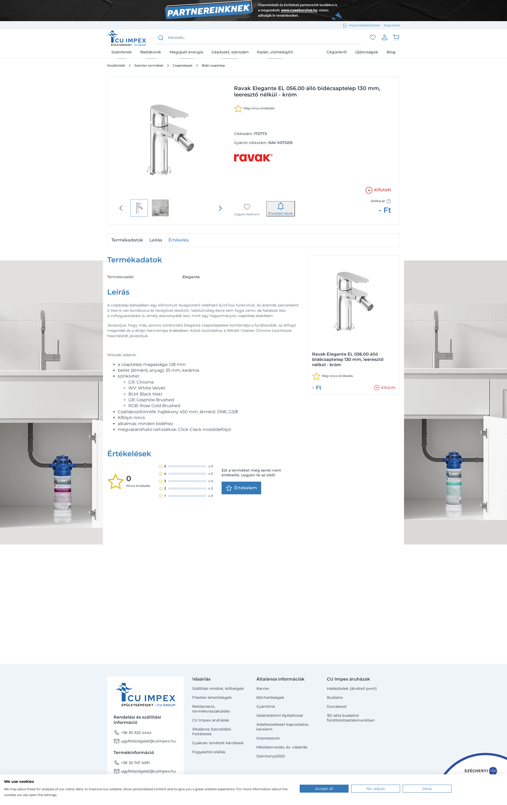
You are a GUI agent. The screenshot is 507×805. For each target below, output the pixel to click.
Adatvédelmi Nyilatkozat (279, 715)
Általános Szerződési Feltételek (211, 731)
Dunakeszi (337, 706)
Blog (391, 52)
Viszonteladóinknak (364, 25)
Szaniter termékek (148, 65)
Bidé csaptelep (213, 65)
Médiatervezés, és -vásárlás (281, 747)
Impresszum (268, 738)
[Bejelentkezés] (384, 37)
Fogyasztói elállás (208, 752)
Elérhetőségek (270, 697)
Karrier (262, 688)
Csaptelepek (182, 65)
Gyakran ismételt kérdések (218, 743)
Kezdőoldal (116, 65)
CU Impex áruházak (210, 720)
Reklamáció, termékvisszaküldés (211, 709)
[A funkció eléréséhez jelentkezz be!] (373, 37)
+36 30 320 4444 (132, 732)
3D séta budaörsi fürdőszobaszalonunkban (351, 718)
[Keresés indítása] (161, 38)
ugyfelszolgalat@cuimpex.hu (145, 741)
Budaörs (335, 697)
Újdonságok (366, 52)
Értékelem (245, 487)
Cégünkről (337, 52)
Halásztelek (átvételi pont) (352, 688)
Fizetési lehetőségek (212, 697)
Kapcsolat (392, 25)
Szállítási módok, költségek (218, 688)
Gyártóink (265, 706)
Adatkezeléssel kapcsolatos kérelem (282, 727)
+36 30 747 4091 (132, 763)
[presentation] (220, 208)
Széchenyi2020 (270, 756)
